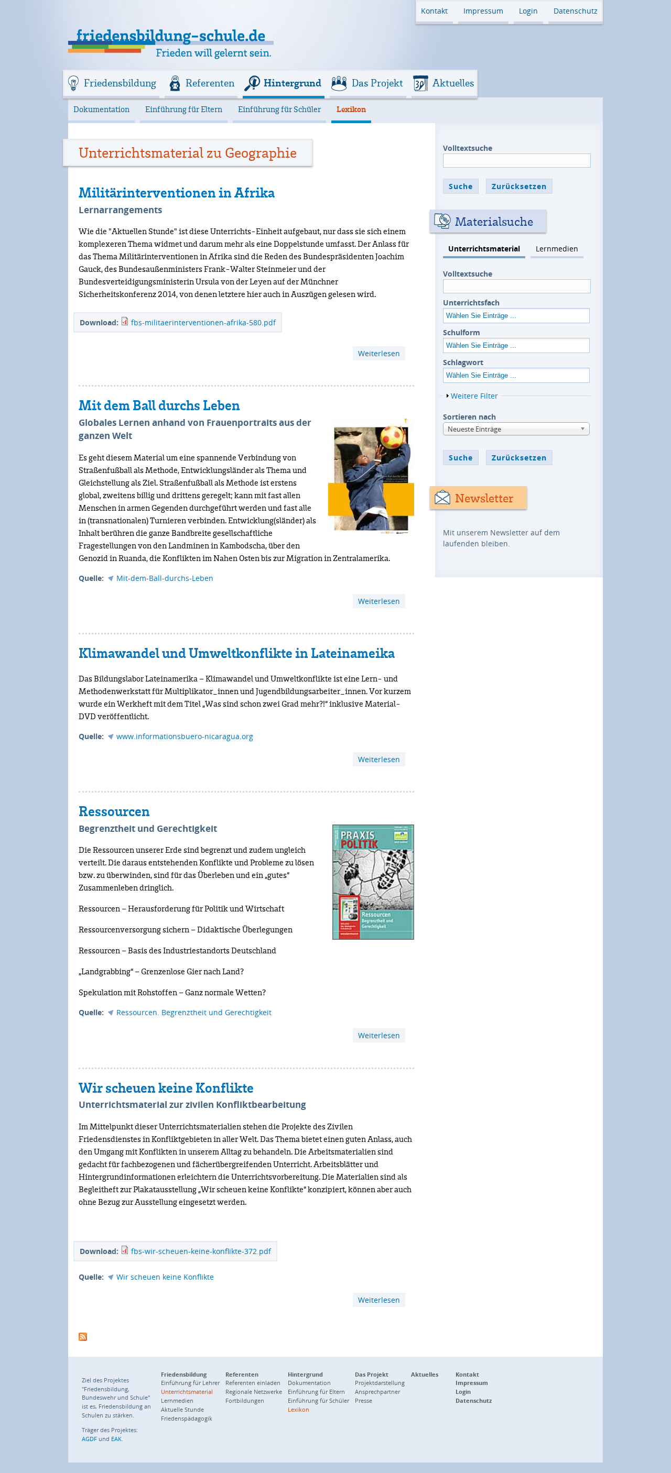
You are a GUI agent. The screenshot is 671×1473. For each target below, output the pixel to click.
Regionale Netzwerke (253, 1391)
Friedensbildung (120, 82)
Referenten (210, 82)
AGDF (89, 1439)
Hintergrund (292, 82)
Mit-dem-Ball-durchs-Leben (164, 578)
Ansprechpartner (377, 1391)
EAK (116, 1439)
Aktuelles (453, 82)
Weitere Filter (474, 396)
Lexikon (351, 109)
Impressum (483, 11)
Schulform (461, 332)
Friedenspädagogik (186, 1418)
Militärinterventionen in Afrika (177, 192)
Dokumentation (101, 109)
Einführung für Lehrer (190, 1383)
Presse (363, 1400)
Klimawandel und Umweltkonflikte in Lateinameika (237, 652)
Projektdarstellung (380, 1383)
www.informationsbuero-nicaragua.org (184, 736)
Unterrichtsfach (471, 302)
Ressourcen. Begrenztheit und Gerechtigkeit (194, 1012)
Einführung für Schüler (279, 109)
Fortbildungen (244, 1400)
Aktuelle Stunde (182, 1409)
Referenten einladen (252, 1383)
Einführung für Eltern (183, 109)
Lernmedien (557, 249)
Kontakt (434, 11)
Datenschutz (576, 11)
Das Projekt (377, 82)
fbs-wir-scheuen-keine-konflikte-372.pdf (201, 1251)
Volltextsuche (467, 148)
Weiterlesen (381, 354)
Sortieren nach (469, 417)
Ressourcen (114, 811)
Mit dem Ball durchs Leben (159, 405)
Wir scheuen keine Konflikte (166, 1087)
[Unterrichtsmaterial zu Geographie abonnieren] (83, 1335)
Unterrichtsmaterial (484, 249)
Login (528, 11)
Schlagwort (463, 362)
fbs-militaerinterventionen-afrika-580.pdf (203, 322)
